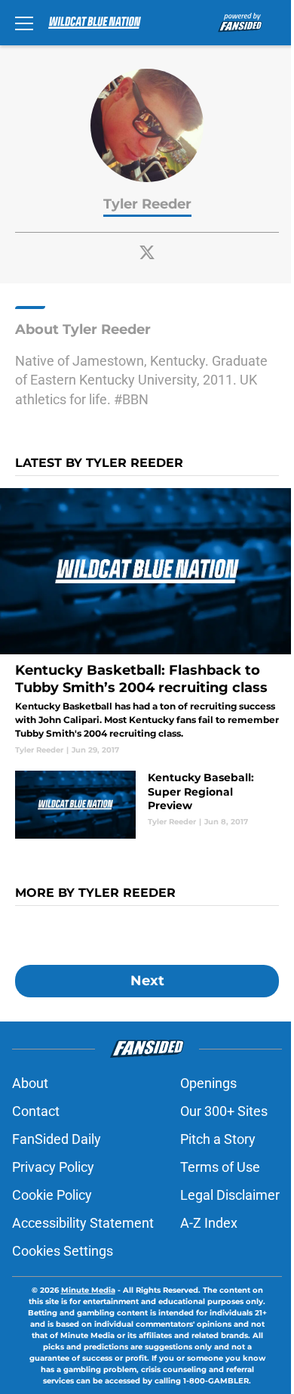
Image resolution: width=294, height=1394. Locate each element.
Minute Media (88, 1290)
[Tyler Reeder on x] (147, 252)
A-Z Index (208, 1223)
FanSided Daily (56, 1139)
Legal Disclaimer (230, 1195)
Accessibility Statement (83, 1223)
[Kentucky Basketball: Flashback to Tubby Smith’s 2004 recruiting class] (147, 622)
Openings (208, 1083)
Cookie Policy (52, 1195)
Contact (36, 1111)
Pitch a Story (218, 1139)
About (30, 1083)
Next (147, 980)
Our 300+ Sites (224, 1111)
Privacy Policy (53, 1167)
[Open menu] (24, 23)
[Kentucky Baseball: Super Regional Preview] (147, 805)
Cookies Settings (62, 1251)
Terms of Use (220, 1167)
